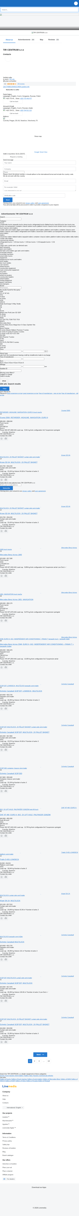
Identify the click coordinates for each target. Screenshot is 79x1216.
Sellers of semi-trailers (35, 1079)
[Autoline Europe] (13, 3)
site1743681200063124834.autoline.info (16, 87)
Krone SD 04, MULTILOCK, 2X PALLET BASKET (18, 462)
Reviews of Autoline (9, 1148)
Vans (31, 1075)
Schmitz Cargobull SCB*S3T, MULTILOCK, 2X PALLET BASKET (24, 732)
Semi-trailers (19, 1075)
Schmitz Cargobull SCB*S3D (11, 774)
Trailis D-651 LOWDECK (9, 859)
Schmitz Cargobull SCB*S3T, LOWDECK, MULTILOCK (21, 691)
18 (49, 1061)
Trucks (2, 1075)
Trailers (26, 1075)
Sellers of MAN (66, 1079)
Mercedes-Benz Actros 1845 (11, 555)
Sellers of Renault (44, 1081)
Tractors (36, 1075)
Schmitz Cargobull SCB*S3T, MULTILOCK (16, 983)
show (4, 381)
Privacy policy (7, 1141)
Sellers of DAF (10, 1081)
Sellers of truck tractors (19, 1079)
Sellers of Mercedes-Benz (52, 1079)
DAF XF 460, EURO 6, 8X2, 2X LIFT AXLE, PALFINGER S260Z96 (25, 815)
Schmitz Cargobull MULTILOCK (12, 942)
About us (5, 1095)
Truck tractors (10, 1075)
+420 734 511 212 (26, 110)
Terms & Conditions (9, 1137)
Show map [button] (38, 136)
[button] (76, 3)
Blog (3, 1152)
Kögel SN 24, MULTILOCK (10, 901)
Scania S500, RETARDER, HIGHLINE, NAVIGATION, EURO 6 (24, 418)
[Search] (76, 10)
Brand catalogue (7, 1155)
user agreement (43, 203)
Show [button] (18, 98)
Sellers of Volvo (20, 1081)
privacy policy (30, 203)
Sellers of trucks (5, 1079)
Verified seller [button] (7, 77)
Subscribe (6, 488)
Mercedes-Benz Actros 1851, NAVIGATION (16, 600)
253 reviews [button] (21, 84)
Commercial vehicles (46, 1075)
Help (4, 1099)
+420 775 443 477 (26, 98)
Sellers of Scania (32, 1081)
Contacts (5, 1103)
